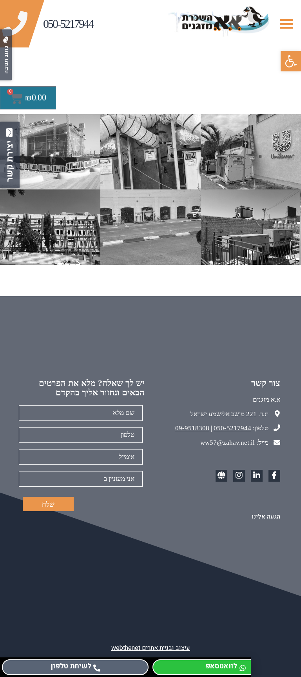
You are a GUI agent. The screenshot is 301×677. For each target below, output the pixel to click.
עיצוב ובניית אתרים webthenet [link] (150, 648)
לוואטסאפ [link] (221, 666)
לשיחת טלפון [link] (71, 666)
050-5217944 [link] (232, 428)
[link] (291, 61)
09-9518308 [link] (192, 428)
